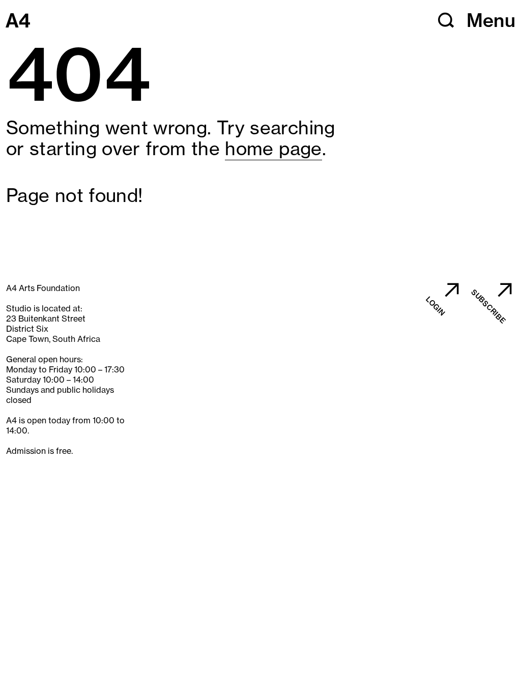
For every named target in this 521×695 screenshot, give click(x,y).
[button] (446, 20)
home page (273, 148)
